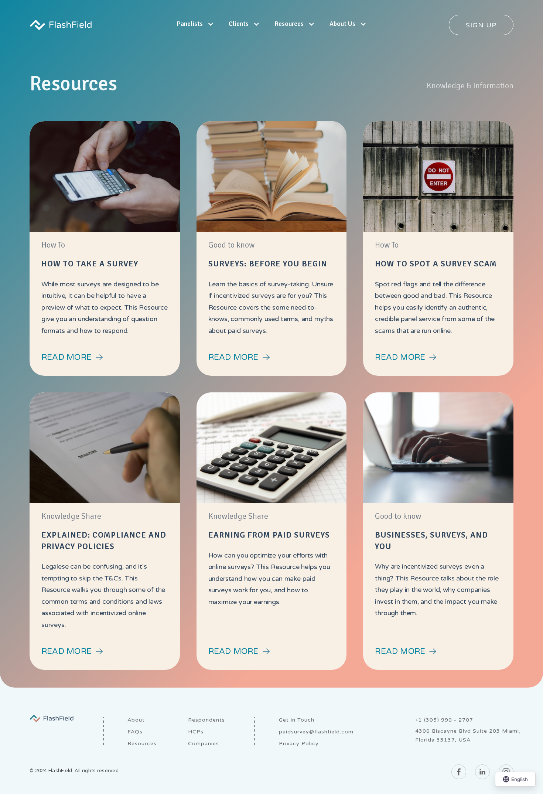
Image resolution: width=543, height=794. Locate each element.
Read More (66, 357)
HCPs (196, 732)
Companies (203, 743)
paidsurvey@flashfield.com (316, 732)
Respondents (206, 720)
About (136, 720)
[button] (195, 25)
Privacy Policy (299, 743)
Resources (142, 743)
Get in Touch (296, 720)
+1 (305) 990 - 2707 (444, 720)
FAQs (135, 732)
